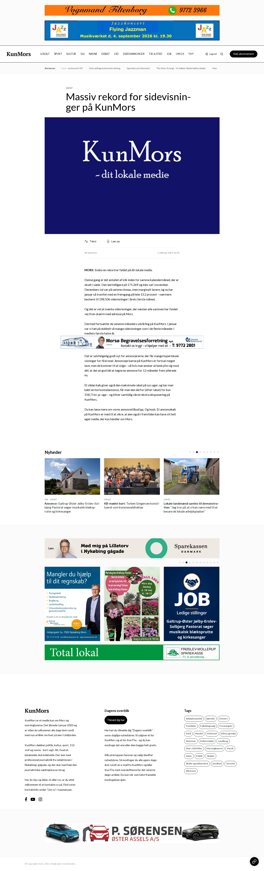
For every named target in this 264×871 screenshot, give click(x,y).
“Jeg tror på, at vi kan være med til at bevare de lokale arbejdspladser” (191, 507)
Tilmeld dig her (116, 720)
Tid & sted (156, 53)
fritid (188, 733)
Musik (230, 748)
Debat (105, 53)
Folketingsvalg (207, 725)
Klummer (191, 741)
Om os (180, 53)
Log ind (213, 53)
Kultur (71, 53)
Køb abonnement (243, 53)
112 (82, 53)
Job (169, 53)
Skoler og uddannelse (197, 763)
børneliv (210, 718)
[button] (190, 452)
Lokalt (45, 53)
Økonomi (191, 770)
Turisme (230, 763)
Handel (199, 733)
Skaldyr (211, 755)
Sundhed (217, 763)
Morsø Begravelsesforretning (97, 68)
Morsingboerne (214, 748)
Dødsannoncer (134, 53)
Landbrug (223, 741)
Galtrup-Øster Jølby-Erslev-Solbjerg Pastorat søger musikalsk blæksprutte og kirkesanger (72, 507)
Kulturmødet (207, 741)
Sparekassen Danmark (130, 68)
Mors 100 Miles (194, 748)
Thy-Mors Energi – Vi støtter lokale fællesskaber (173, 68)
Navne (93, 53)
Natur (189, 755)
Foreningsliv (226, 725)
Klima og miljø (228, 733)
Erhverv (223, 718)
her (142, 409)
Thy (190, 53)
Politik (199, 755)
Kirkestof (212, 733)
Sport (58, 53)
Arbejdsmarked (194, 718)
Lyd (116, 53)
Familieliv (191, 725)
